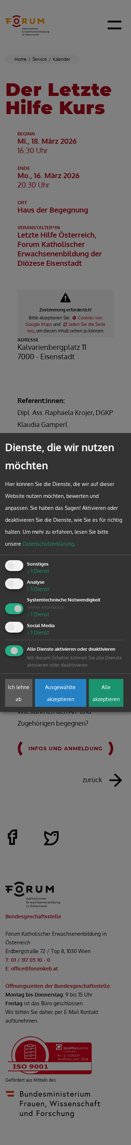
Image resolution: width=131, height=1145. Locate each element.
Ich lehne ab (18, 693)
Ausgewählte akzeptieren (60, 693)
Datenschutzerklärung (48, 544)
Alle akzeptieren (106, 693)
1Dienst (38, 571)
